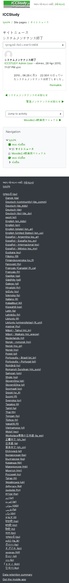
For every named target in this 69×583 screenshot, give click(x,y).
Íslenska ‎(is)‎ (12, 295)
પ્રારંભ (6, 22)
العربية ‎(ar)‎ (10, 501)
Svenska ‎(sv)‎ (13, 400)
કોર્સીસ (15, 162)
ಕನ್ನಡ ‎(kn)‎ (13, 548)
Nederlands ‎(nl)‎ (14, 338)
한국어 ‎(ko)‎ (12, 568)
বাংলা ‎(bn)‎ (10, 533)
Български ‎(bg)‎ (15, 459)
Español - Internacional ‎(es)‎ (22, 244)
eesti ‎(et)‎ (10, 217)
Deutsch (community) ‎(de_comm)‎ (26, 202)
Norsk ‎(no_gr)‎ (13, 346)
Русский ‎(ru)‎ (13, 474)
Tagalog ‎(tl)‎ (12, 404)
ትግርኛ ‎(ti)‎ (10, 517)
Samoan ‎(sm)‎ (13, 373)
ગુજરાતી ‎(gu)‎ (10, 194)
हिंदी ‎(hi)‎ (10, 529)
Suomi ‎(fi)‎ (11, 396)
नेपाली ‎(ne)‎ (11, 521)
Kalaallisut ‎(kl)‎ (13, 303)
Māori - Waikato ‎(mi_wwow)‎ (22, 334)
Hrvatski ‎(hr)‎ (12, 287)
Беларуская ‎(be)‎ (15, 455)
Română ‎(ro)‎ (12, 365)
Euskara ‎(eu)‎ (13, 252)
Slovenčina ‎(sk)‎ (14, 381)
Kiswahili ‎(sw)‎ (13, 307)
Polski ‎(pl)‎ (11, 353)
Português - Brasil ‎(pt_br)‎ (20, 357)
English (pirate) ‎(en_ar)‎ (19, 229)
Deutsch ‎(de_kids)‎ (16, 205)
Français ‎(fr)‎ (12, 272)
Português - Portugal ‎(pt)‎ (20, 361)
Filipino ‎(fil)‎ (11, 256)
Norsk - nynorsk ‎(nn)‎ (18, 342)
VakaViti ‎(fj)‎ (12, 423)
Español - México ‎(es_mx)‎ (21, 248)
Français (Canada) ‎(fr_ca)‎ (20, 268)
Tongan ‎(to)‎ (12, 416)
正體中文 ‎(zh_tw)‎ (15, 439)
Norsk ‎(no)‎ (11, 349)
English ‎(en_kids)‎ (15, 221)
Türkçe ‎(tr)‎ (11, 420)
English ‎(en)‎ (12, 225)
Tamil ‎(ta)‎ (10, 408)
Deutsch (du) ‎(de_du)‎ (18, 213)
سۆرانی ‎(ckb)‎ (12, 505)
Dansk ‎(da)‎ (12, 198)
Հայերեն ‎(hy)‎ (13, 490)
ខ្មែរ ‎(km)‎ (12, 564)
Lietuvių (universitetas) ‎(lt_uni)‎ (23, 322)
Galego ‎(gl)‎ (12, 283)
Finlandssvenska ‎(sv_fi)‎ (19, 260)
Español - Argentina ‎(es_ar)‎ (22, 236)
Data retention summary (17, 574)
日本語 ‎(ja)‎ (11, 443)
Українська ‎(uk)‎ (15, 482)
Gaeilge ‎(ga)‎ (12, 275)
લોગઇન (60, 4)
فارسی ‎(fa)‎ (10, 509)
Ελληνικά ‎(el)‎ (13, 451)
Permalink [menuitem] (56, 85)
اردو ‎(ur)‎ (9, 497)
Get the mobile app (14, 579)
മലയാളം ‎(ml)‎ (12, 552)
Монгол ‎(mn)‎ (13, 470)
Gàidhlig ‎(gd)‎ (13, 279)
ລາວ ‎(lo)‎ (9, 560)
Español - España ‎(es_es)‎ (21, 240)
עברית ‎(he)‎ (11, 494)
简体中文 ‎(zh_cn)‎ (15, 447)
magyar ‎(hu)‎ (12, 326)
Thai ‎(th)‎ (10, 412)
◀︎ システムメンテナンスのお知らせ (26, 95)
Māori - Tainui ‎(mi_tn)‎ (18, 330)
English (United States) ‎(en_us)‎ (24, 233)
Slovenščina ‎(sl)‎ (15, 384)
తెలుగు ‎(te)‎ (11, 544)
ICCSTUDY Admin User (18, 63)
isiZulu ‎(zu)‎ (12, 291)
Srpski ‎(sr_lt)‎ (12, 392)
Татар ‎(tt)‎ (11, 478)
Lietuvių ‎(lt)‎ (12, 318)
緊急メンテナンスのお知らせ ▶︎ (45, 101)
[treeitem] (34, 151)
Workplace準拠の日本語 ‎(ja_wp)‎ (24, 435)
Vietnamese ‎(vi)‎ (15, 427)
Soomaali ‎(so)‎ (13, 388)
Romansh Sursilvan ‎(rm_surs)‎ (23, 369)
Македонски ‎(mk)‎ (16, 466)
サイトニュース (39, 22)
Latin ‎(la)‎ (10, 310)
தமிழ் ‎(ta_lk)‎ (12, 540)
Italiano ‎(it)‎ (11, 299)
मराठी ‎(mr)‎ (11, 525)
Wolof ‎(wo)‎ (12, 431)
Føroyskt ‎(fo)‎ (13, 264)
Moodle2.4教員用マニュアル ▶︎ (42, 120)
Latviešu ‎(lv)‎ (12, 314)
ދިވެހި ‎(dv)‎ (10, 513)
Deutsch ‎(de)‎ (13, 209)
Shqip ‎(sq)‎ (11, 377)
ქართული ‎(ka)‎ (13, 486)
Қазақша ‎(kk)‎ (13, 462)
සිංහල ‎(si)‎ (11, 556)
